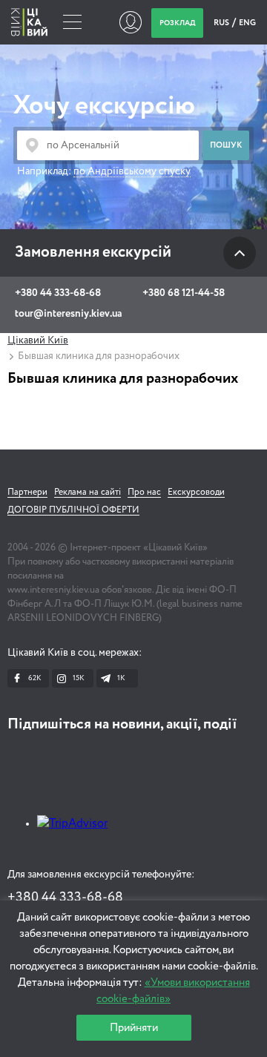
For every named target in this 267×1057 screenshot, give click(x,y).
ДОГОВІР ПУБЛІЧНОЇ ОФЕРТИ (73, 510)
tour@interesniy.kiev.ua (68, 314)
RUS (222, 23)
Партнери (27, 492)
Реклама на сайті (87, 492)
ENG (247, 23)
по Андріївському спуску (132, 171)
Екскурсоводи (196, 492)
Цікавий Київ (37, 340)
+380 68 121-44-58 (183, 293)
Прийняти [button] (134, 1027)
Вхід (130, 22)
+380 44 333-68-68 (58, 293)
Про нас (144, 492)
